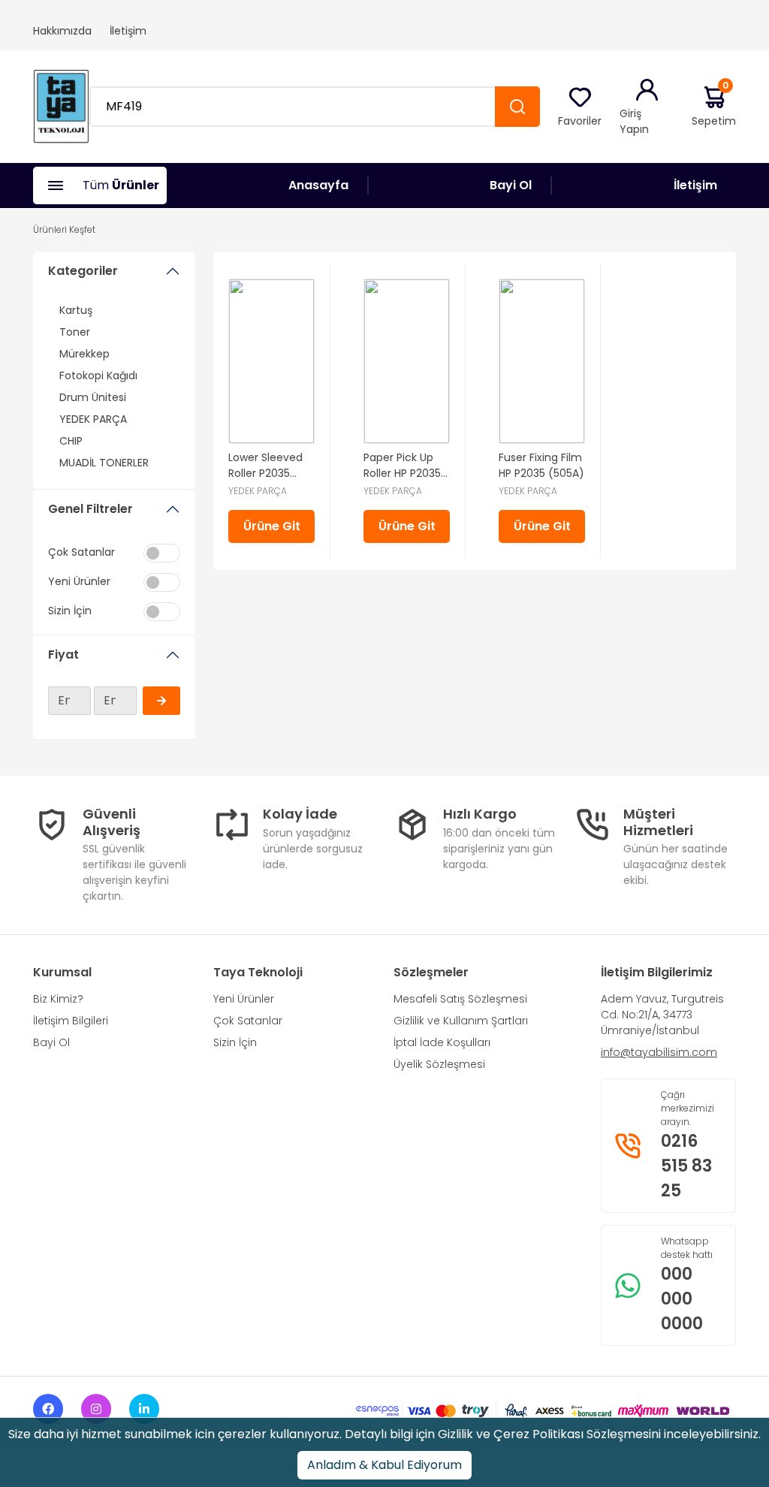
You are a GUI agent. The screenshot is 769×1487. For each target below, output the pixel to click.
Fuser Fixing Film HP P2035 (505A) (541, 465)
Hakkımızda (62, 30)
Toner (74, 331)
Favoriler (580, 120)
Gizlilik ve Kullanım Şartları (461, 1020)
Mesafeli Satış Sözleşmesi (460, 998)
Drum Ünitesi (92, 397)
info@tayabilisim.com (659, 1052)
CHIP (71, 440)
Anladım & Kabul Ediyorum (384, 1464)
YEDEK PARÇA (93, 419)
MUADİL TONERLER (104, 462)
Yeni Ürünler (243, 998)
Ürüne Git (271, 526)
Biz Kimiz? (58, 998)
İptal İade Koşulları (442, 1042)
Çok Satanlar (247, 1020)
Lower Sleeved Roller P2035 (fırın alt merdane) (265, 465)
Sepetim (714, 106)
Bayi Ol (511, 185)
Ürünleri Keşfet (64, 229)
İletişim (128, 30)
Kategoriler (83, 270)
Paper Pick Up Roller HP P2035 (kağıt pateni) (402, 465)
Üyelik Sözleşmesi (439, 1064)
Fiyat (63, 654)
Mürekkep (84, 353)
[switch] (161, 553)
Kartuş (75, 310)
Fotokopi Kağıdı (98, 375)
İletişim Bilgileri (70, 1020)
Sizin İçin (235, 1042)
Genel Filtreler (90, 508)
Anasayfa (318, 185)
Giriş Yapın (634, 121)
